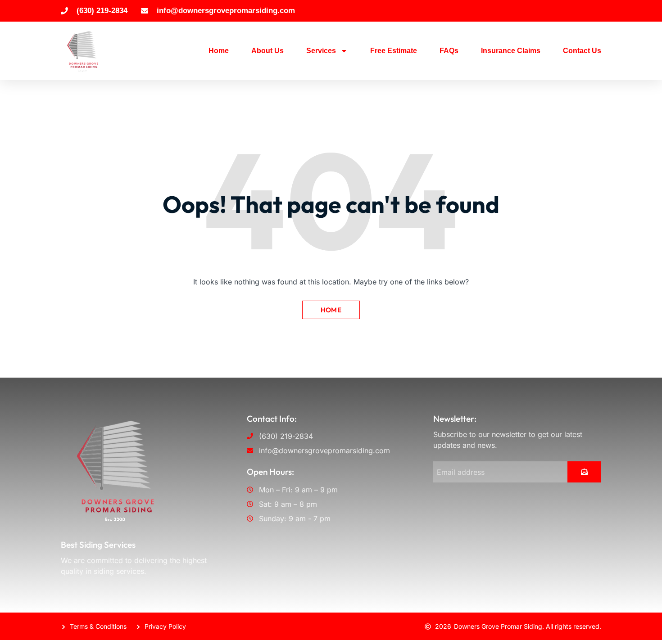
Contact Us (582, 50)
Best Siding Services (98, 544)
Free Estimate (393, 50)
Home (219, 50)
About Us (267, 50)
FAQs (449, 50)
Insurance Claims (510, 50)
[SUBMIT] (584, 471)
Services (321, 50)
